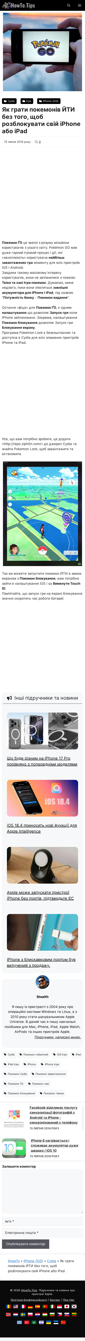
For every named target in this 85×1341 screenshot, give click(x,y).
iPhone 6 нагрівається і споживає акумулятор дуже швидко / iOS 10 (54, 1146)
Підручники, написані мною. (58, 1037)
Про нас (69, 1299)
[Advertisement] (42, 191)
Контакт (55, 1299)
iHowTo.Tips (29, 1290)
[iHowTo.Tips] (18, 5)
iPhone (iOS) (33, 1261)
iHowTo (14, 1261)
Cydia (51, 1261)
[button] (68, 5)
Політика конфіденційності (29, 1299)
